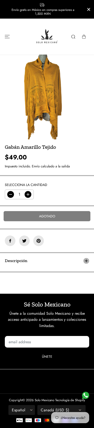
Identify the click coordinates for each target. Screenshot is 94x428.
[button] (6, 37)
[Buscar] (73, 36)
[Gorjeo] (24, 240)
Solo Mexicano (44, 400)
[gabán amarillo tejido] (42, 97)
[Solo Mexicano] (47, 36)
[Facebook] (10, 240)
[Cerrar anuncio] (88, 9)
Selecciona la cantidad (26, 184)
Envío (36, 166)
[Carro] (84, 36)
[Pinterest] (38, 240)
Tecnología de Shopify (70, 400)
